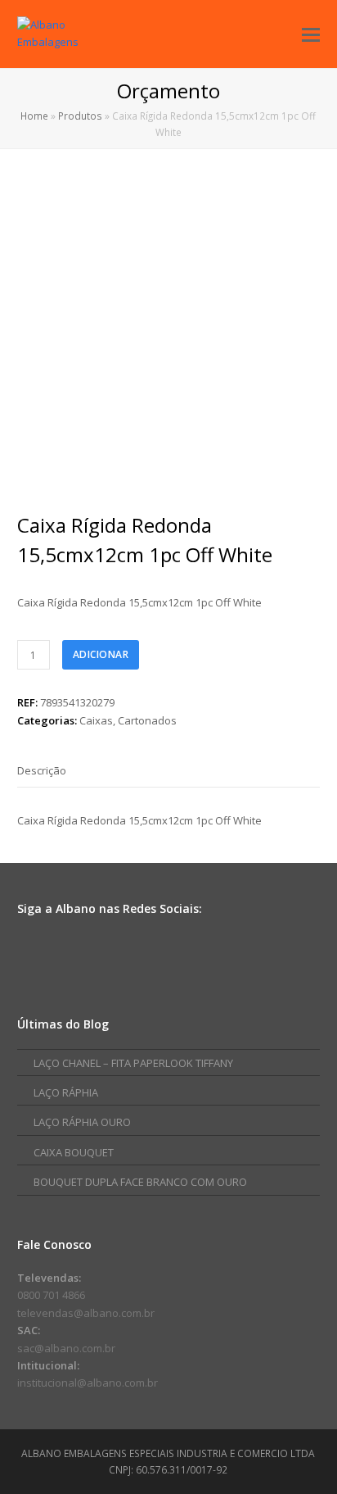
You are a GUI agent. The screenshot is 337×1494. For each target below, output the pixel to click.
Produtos (80, 115)
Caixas (96, 720)
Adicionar (101, 654)
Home (34, 115)
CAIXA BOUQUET (74, 1152)
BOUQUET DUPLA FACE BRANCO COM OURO (140, 1181)
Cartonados (147, 720)
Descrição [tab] (41, 770)
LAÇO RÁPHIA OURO (82, 1122)
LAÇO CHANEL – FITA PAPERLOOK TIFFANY (133, 1063)
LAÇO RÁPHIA (66, 1092)
